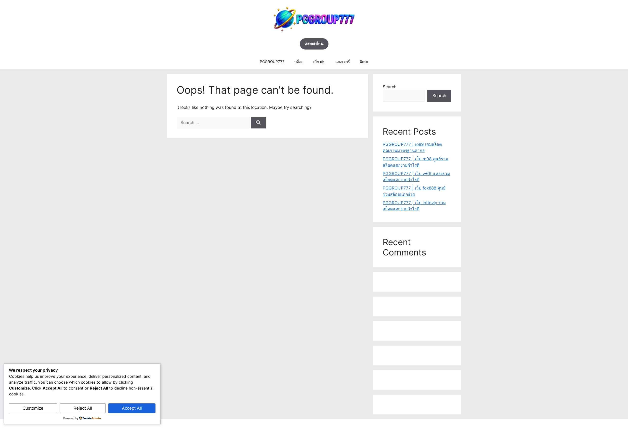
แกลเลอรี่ (342, 61)
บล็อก (298, 61)
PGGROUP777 (272, 61)
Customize (33, 408)
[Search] (258, 123)
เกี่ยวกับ (319, 61)
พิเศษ (364, 61)
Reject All (83, 408)
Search (389, 86)
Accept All (132, 408)
